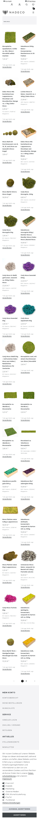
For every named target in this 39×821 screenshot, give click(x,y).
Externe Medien (12, 792)
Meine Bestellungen (12, 703)
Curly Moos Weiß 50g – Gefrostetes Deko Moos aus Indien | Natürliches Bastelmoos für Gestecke (10, 362)
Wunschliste (8, 708)
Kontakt (8, 1)
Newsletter (8, 747)
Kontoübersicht (10, 698)
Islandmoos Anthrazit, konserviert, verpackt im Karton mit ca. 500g (28, 524)
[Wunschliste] (33, 4)
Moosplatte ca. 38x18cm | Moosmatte (8, 406)
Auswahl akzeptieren (19, 809)
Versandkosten (7, 67)
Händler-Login (9, 720)
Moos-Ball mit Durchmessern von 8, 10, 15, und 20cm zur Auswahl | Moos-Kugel (10, 146)
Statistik (9, 786)
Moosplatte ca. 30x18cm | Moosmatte (26, 406)
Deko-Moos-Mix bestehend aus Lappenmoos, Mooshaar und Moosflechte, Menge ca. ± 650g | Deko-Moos (28, 149)
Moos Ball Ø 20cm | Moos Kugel (9, 193)
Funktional (10, 800)
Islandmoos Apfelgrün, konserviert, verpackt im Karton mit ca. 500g (28, 612)
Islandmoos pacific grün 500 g (9, 482)
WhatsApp (31, 1)
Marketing (10, 789)
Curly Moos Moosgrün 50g (7, 231)
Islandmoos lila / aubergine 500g (27, 482)
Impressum (7, 779)
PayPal (9, 797)
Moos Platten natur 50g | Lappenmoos (9, 566)
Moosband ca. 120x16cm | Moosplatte (26, 443)
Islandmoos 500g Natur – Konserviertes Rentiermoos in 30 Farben (27, 51)
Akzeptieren (20, 815)
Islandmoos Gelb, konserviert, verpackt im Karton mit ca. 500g (28, 654)
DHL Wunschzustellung (16, 794)
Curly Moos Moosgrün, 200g (27, 193)
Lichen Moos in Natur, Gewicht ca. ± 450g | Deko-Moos (28, 94)
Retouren (7, 730)
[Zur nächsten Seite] (32, 681)
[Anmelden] (11, 4)
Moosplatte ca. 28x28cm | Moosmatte (8, 443)
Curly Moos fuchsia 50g (9, 609)
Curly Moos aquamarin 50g (26, 319)
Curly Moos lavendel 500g (28, 277)
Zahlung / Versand (11, 725)
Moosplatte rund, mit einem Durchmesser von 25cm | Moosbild (29, 359)
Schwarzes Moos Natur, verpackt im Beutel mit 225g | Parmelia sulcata (28, 568)
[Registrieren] (19, 4)
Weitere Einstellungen (11, 803)
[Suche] (26, 4)
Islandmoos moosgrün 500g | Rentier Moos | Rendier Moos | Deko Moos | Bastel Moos (28, 234)
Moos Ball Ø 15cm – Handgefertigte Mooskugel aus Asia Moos (9, 654)
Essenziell (10, 783)
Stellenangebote (10, 742)
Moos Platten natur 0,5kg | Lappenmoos (10, 521)
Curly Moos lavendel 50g (9, 319)
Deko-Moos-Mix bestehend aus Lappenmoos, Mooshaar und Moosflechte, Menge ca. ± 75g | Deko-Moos (10, 99)
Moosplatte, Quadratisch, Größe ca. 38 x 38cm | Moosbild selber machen (9, 51)
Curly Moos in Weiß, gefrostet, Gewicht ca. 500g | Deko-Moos (9, 279)
